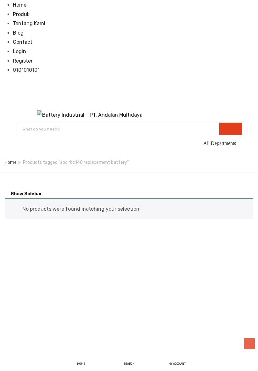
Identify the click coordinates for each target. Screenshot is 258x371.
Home (19, 5)
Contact (22, 42)
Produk (21, 14)
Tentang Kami (29, 23)
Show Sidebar (26, 194)
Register (23, 61)
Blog (18, 33)
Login (19, 51)
